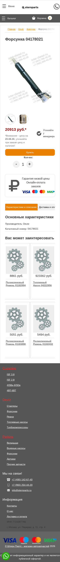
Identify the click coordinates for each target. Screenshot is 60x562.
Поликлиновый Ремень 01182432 (43, 342)
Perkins (7, 436)
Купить (30, 152)
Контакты (12, 505)
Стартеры (12, 406)
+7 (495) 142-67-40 (22, 479)
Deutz (21, 29)
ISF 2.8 (10, 379)
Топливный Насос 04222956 (42, 284)
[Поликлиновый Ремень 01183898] (16, 318)
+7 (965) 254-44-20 (22, 485)
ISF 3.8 (10, 374)
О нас (10, 511)
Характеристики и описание (21, 207)
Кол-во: (28, 157)
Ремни (10, 416)
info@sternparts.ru (22, 490)
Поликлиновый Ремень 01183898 (16, 342)
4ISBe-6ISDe (13, 385)
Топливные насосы (17, 422)
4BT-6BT (11, 390)
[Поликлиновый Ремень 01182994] (16, 259)
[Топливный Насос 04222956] (43, 259)
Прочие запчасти (16, 464)
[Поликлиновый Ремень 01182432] (43, 318)
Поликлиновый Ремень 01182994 (16, 284)
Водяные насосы (16, 448)
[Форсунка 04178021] (30, 79)
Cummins (9, 368)
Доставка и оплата (17, 516)
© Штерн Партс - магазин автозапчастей (27, 546)
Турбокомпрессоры (17, 427)
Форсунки (31, 29)
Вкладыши (12, 443)
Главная (12, 29)
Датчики (11, 459)
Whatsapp (6, 556)
